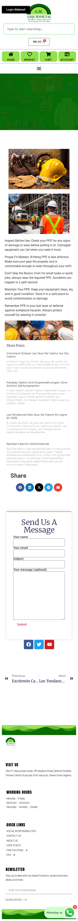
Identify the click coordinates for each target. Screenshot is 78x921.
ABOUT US (12, 840)
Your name (20, 537)
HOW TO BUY (13, 845)
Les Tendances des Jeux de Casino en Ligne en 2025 (37, 416)
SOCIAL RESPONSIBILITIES (21, 831)
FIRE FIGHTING (14, 850)
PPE (8, 854)
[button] (39, 69)
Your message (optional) (30, 569)
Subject (18, 559)
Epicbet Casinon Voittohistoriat (28, 444)
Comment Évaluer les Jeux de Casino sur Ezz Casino (38, 355)
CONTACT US (13, 835)
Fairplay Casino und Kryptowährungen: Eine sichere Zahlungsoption (37, 384)
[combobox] (39, 29)
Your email (20, 548)
